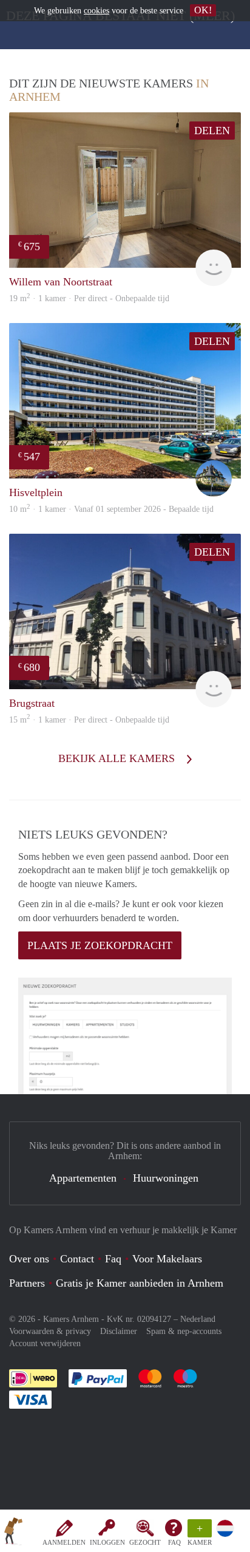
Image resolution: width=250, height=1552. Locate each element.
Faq (113, 1259)
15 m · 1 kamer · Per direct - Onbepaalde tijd (89, 719)
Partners (27, 1283)
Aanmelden (64, 1542)
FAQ (174, 1542)
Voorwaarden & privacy (50, 1331)
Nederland (197, 1319)
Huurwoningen (165, 1178)
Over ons (29, 1259)
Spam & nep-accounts (183, 1331)
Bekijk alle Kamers (118, 758)
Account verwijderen (45, 1343)
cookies (96, 10)
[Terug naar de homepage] (13, 1533)
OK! (203, 10)
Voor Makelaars (167, 1259)
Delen (212, 130)
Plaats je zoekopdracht (99, 945)
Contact (77, 1259)
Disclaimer (118, 1331)
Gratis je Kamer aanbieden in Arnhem (139, 1283)
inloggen (107, 1542)
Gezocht (145, 1542)
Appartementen (83, 1178)
